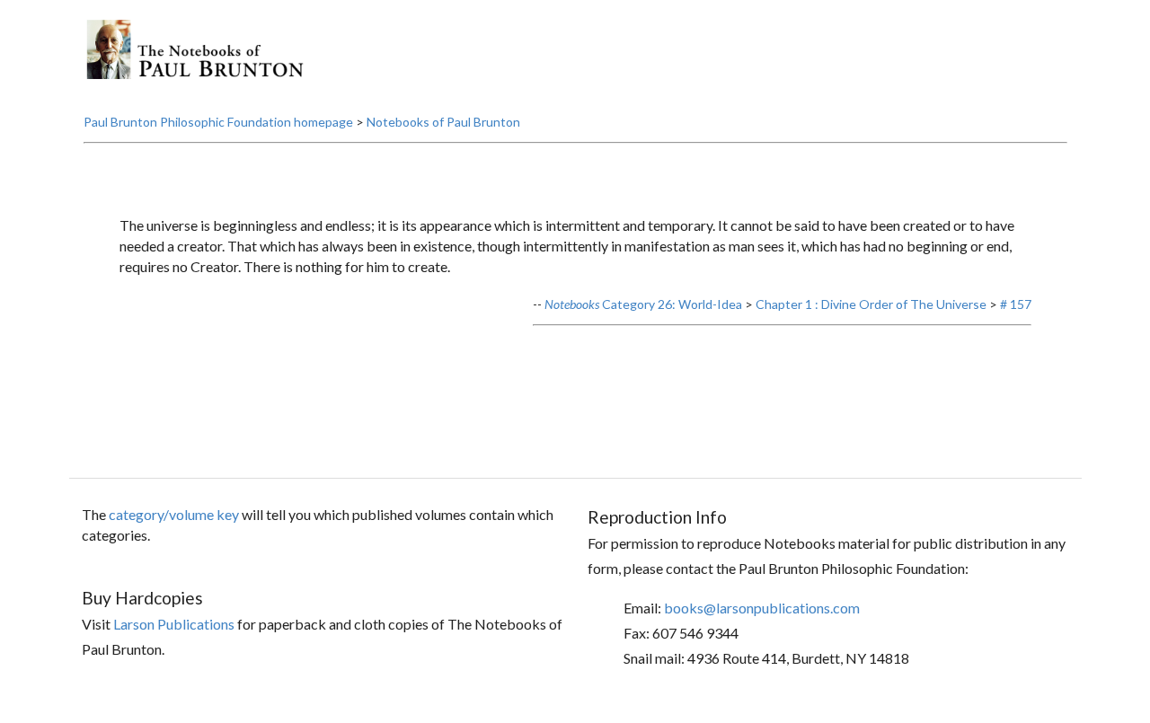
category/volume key (174, 514)
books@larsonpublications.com (762, 607)
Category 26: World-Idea (643, 304)
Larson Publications (173, 623)
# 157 (1015, 304)
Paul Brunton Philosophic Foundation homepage (218, 121)
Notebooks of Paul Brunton (443, 121)
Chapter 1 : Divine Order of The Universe (871, 304)
